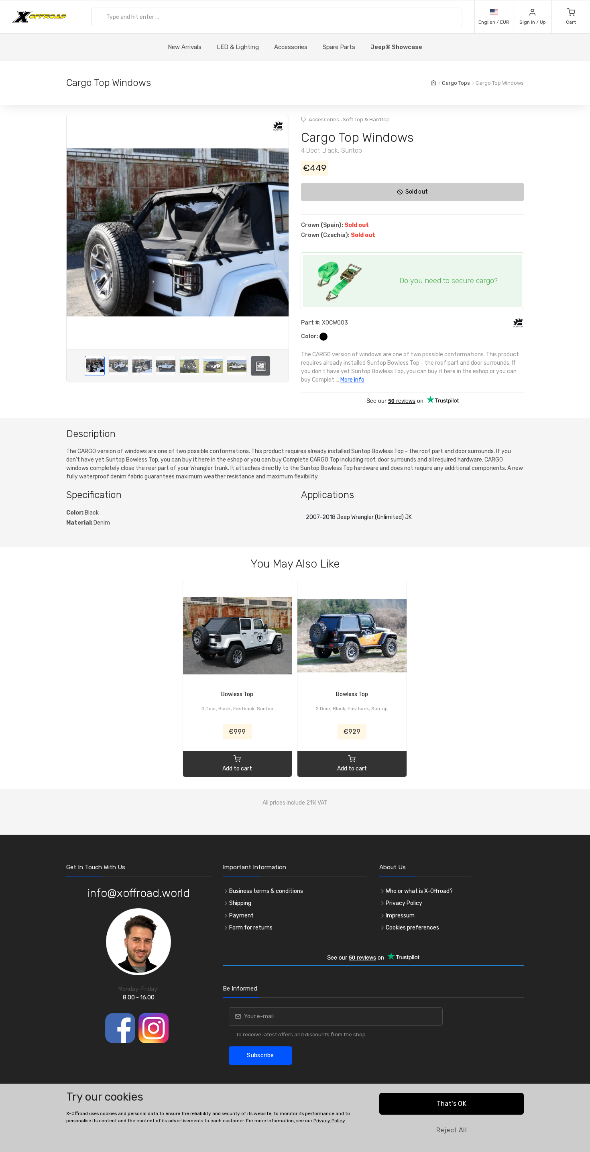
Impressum (400, 915)
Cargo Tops (456, 83)
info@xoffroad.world (138, 893)
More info (352, 379)
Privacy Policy (404, 903)
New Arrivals (184, 47)
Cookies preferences (412, 927)
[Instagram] (153, 1028)
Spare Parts (339, 47)
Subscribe (260, 1055)
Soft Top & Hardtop (366, 119)
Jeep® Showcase (396, 47)
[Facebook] (120, 1028)
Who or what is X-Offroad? (419, 891)
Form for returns (251, 927)
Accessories (290, 47)
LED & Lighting (238, 47)
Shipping (240, 903)
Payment (241, 915)
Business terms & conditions (266, 891)
